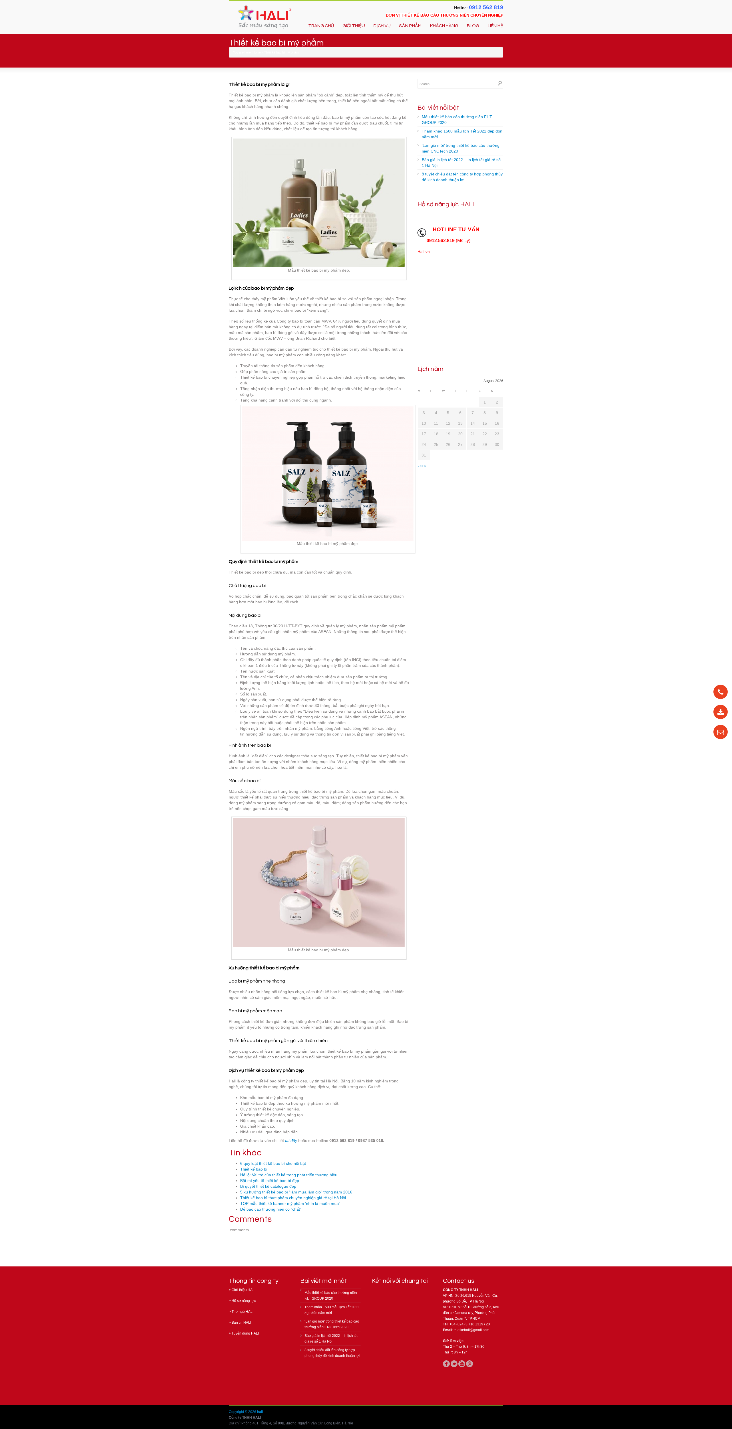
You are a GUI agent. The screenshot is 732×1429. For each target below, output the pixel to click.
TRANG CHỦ (321, 25)
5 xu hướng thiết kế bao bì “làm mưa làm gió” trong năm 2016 (296, 1192)
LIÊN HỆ (495, 25)
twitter (454, 1363)
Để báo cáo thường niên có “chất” (270, 1209)
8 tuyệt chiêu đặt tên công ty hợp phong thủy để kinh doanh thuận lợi (462, 177)
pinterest (469, 1363)
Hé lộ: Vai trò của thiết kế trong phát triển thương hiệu (288, 1175)
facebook (446, 1363)
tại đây (291, 1140)
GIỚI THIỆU (354, 25)
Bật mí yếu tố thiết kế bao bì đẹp (269, 1180)
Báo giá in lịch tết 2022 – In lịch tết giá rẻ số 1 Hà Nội (461, 162)
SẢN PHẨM (410, 25)
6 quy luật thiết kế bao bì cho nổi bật (273, 1163)
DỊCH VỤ (382, 25)
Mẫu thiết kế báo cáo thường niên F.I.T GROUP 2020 (457, 119)
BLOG (473, 25)
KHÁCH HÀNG (444, 25)
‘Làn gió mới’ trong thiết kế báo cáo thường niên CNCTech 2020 (461, 148)
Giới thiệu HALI (243, 1290)
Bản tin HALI (241, 1323)
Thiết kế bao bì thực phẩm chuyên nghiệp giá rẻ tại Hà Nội (293, 1197)
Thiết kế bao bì (253, 1169)
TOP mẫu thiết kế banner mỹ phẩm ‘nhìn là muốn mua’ (290, 1203)
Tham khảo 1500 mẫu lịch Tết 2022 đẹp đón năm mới (462, 134)
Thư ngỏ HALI (242, 1312)
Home (256, 52)
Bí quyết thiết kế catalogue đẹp (268, 1186)
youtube (461, 1363)
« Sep (422, 466)
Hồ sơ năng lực (244, 1301)
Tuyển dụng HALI (245, 1333)
